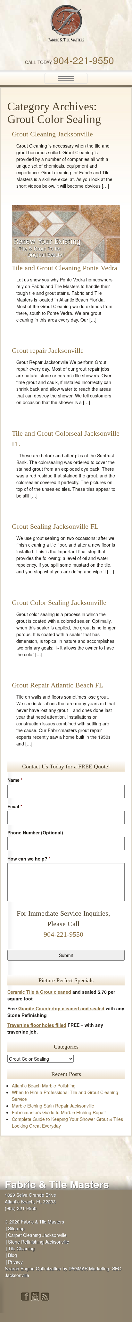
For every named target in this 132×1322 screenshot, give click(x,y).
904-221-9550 (83, 60)
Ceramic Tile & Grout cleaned (39, 992)
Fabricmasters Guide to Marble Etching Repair (59, 1112)
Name (14, 780)
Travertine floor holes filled (36, 1025)
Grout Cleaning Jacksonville (52, 134)
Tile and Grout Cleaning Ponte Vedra (64, 268)
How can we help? (28, 858)
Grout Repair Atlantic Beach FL (57, 685)
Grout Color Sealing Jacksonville (59, 603)
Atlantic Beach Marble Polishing (44, 1085)
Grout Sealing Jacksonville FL (55, 526)
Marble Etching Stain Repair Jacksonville (53, 1105)
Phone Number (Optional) (35, 832)
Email (14, 806)
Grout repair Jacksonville (48, 350)
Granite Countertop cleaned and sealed (61, 1008)
